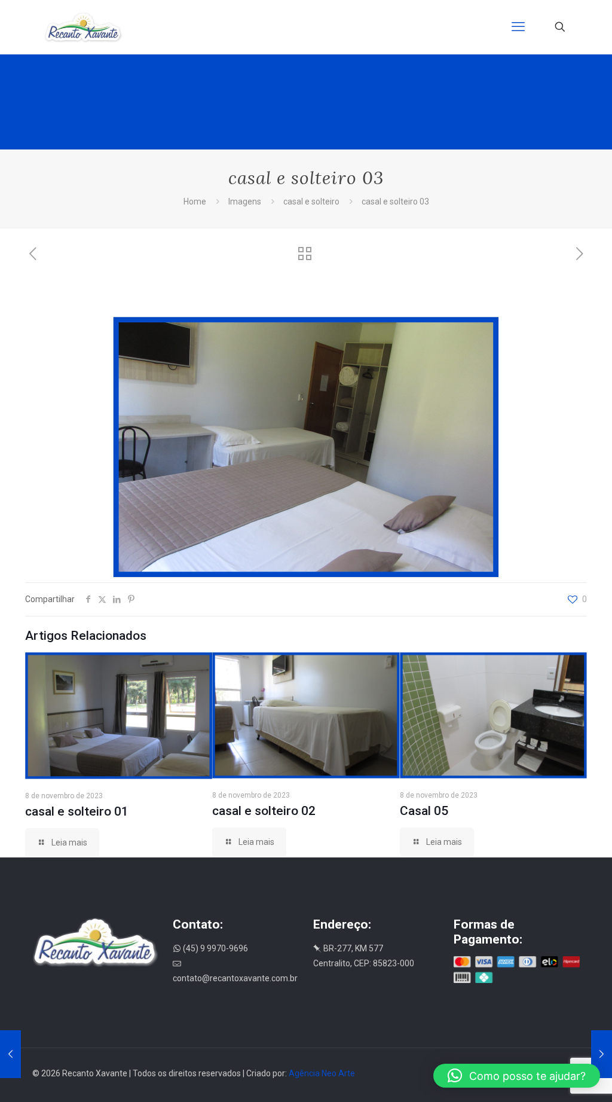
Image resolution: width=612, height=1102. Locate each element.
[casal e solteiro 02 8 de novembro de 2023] (10, 1054)
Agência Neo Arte (322, 1073)
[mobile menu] (518, 27)
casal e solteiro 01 (76, 811)
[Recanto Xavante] (83, 27)
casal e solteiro (311, 201)
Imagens (244, 201)
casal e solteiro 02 (264, 811)
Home (194, 201)
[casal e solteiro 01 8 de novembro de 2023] (601, 1054)
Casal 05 (424, 811)
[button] (516, 1076)
